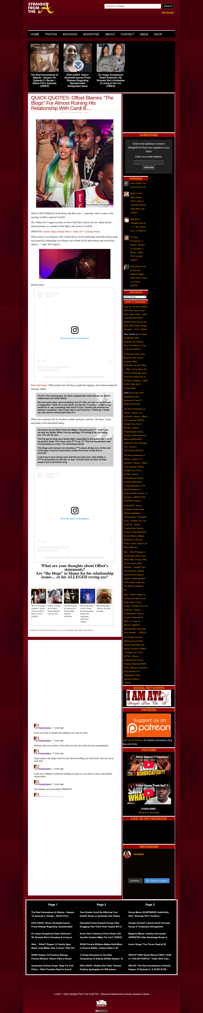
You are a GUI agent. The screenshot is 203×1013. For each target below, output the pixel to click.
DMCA (144, 34)
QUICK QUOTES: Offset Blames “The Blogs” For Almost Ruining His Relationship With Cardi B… (72, 103)
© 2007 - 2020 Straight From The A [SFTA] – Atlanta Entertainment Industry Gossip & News (101, 994)
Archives (70, 34)
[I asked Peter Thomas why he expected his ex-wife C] (168, 865)
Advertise (91, 34)
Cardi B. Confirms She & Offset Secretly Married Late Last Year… (54, 609)
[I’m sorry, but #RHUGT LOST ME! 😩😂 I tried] (142, 865)
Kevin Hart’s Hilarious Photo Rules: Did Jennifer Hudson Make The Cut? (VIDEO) (101, 935)
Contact (127, 34)
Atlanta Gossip (36, 630)
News (50, 630)
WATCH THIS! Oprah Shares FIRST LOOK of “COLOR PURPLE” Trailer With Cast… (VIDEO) (149, 958)
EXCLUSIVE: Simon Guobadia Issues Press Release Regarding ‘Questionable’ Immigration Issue (77, 80)
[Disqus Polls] (74, 679)
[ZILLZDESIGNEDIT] (101, 1005)
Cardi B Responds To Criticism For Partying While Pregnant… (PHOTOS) (70, 610)
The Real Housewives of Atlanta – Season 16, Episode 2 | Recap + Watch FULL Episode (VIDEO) (44, 80)
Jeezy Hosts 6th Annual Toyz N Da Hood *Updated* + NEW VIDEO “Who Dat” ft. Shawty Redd (135, 380)
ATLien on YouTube (148, 812)
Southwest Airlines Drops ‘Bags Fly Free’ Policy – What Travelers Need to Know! (52, 967)
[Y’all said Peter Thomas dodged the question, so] (155, 865)
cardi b (55, 630)
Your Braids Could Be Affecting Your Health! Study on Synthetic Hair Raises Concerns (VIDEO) (100, 916)
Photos (51, 34)
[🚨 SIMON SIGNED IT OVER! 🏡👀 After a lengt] (168, 872)
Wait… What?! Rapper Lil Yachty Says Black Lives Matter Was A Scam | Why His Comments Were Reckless (52, 948)
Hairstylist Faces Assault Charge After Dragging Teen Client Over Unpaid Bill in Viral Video (101, 926)
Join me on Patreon (133, 740)
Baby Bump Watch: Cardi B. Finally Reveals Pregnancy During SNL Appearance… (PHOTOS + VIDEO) (87, 613)
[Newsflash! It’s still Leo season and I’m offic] (129, 865)
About (110, 34)
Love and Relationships (70, 630)
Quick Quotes (88, 630)
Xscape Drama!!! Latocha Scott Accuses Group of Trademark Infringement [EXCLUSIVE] (149, 926)
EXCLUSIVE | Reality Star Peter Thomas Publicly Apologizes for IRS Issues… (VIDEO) (100, 969)
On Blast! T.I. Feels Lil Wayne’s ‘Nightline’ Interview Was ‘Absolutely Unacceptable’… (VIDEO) (135, 625)
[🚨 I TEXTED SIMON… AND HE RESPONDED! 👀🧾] (155, 872)
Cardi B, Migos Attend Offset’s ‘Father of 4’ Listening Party (71, 231)
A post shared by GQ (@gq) (58, 377)
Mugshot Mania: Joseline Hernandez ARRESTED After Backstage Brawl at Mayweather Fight (147, 937)
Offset (81, 630)
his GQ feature (40, 385)
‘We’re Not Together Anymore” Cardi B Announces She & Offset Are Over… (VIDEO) (38, 610)
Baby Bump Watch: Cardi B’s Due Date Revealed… (103, 608)
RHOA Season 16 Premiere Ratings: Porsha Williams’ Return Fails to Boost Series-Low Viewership (51, 958)
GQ (59, 630)
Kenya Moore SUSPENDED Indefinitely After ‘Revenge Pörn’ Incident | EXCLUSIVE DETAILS (135, 443)
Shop (158, 34)
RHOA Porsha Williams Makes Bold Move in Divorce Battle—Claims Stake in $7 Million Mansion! (135, 540)
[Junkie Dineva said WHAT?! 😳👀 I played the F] (142, 872)
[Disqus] (75, 760)
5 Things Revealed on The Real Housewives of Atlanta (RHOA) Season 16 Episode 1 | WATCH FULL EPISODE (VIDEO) (101, 960)
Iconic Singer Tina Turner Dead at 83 (147, 944)
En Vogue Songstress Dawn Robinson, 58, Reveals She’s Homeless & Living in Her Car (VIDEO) (111, 80)
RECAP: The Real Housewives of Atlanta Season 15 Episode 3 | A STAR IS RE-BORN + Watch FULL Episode (149, 969)
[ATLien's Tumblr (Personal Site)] (148, 705)
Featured (45, 630)
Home (35, 34)
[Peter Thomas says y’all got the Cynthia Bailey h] (129, 872)
